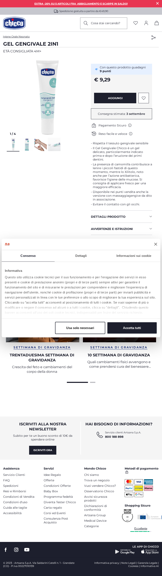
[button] (47, 97)
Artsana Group (95, 515)
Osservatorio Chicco (99, 491)
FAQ (6, 480)
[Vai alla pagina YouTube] (26, 549)
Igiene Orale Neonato (16, 36)
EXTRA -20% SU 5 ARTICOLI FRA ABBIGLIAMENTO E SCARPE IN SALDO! (81, 3)
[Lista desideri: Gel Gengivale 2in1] (143, 98)
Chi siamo (91, 475)
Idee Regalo (52, 475)
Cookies (133, 566)
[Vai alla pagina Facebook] (5, 549)
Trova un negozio (97, 480)
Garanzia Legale (147, 562)
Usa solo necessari (80, 327)
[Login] (146, 23)
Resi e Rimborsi (14, 491)
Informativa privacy (106, 562)
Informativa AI (149, 566)
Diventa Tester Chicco (60, 502)
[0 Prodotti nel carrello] (157, 24)
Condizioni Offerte (57, 486)
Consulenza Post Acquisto (56, 520)
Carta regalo (53, 508)
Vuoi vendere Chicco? (100, 486)
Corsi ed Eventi (55, 513)
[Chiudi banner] (155, 244)
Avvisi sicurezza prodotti (95, 498)
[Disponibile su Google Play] (125, 551)
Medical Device (95, 521)
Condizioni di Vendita (18, 497)
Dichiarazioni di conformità (95, 508)
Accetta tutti (132, 327)
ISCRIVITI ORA (42, 450)
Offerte (49, 480)
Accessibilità (12, 513)
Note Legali (128, 562)
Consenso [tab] (28, 255)
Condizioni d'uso (15, 502)
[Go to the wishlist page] (136, 23)
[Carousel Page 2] (92, 382)
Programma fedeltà (58, 497)
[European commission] (150, 516)
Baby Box (51, 491)
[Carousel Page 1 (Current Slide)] (77, 382)
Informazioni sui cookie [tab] (133, 255)
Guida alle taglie (15, 508)
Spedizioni (10, 486)
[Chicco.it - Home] (14, 23)
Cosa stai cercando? (105, 23)
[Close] (157, 3)
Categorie (91, 526)
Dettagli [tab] (81, 255)
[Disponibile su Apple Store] (150, 551)
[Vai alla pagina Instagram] (16, 549)
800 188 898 (114, 437)
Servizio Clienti (14, 475)
